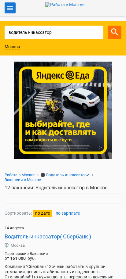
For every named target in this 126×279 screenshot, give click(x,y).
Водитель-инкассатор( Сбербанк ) (48, 236)
